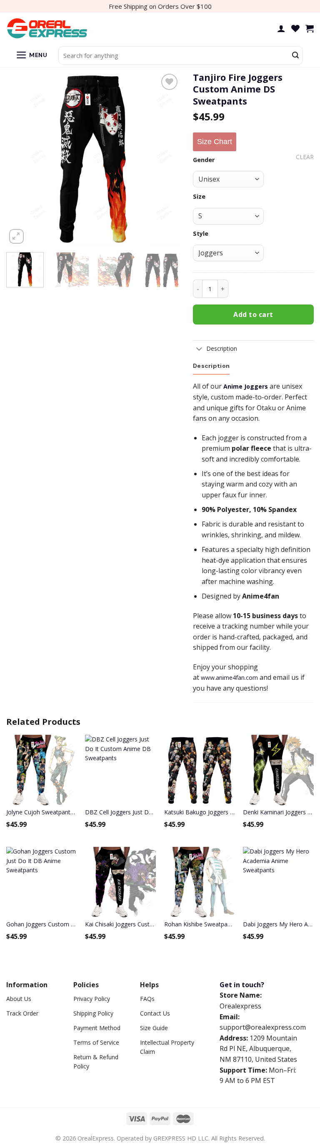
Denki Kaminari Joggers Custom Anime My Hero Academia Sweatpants (278, 812)
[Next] (166, 158)
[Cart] (309, 28)
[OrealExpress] (48, 28)
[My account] (281, 28)
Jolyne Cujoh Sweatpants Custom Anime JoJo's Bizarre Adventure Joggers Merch (41, 812)
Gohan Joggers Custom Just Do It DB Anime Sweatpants (41, 924)
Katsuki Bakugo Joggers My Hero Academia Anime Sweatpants (199, 812)
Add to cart (253, 314)
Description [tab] (211, 365)
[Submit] (295, 55)
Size (199, 196)
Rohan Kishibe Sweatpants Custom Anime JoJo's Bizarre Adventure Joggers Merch (199, 924)
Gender (204, 160)
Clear (305, 157)
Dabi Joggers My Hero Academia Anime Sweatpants (278, 924)
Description (221, 348)
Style (200, 233)
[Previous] (20, 158)
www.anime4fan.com (229, 677)
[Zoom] (16, 236)
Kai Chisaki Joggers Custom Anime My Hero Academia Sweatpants (120, 924)
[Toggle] (199, 349)
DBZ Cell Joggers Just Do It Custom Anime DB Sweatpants (120, 812)
